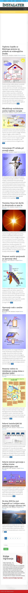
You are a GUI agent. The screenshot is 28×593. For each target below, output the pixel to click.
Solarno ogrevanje (21, 55)
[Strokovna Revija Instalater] (14, 4)
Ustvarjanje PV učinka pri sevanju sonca (13, 149)
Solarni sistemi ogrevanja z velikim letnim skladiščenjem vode (13, 464)
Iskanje (5, 549)
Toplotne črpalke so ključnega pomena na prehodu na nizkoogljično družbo (12, 50)
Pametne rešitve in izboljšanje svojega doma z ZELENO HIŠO (13, 371)
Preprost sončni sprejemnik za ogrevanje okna (13, 257)
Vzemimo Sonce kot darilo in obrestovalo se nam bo (13, 204)
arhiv (13, 1)
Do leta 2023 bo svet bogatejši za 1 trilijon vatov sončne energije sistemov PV (14, 503)
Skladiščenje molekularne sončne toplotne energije (12, 109)
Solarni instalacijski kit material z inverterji (12, 424)
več (18, 103)
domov (5, 1)
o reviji (9, 1)
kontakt (24, 1)
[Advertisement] (14, 29)
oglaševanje (18, 1)
